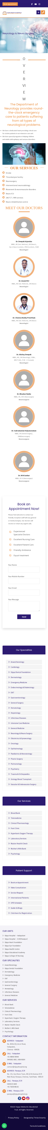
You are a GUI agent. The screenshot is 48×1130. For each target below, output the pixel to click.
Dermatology (16, 677)
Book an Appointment (20, 882)
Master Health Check (19, 843)
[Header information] (43, 12)
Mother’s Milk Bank (18, 848)
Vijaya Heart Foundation (13, 942)
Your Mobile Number (16, 576)
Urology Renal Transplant (21, 779)
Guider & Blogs (16, 908)
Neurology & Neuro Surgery (21, 733)
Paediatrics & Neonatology (21, 754)
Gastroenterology (18, 697)
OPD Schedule (16, 903)
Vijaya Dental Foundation (21, 672)
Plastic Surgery (17, 759)
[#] (32, 4)
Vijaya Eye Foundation (13, 946)
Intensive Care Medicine (20, 723)
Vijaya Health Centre (12, 949)
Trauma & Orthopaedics (20, 774)
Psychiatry (15, 769)
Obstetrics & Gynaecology (21, 738)
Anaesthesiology (17, 662)
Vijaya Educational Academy (15, 953)
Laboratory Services (18, 838)
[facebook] (19, 1098)
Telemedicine (16, 818)
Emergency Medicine (19, 682)
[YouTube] (23, 1098)
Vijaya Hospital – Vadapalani (15, 936)
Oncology (14, 743)
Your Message (13, 599)
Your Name (12, 565)
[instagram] (27, 1098)
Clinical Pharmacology (20, 823)
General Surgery (17, 703)
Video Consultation (18, 887)
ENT (12, 692)
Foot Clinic (15, 828)
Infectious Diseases (18, 718)
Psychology (15, 854)
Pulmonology (16, 764)
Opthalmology (17, 748)
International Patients (20, 898)
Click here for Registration (21, 913)
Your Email (12, 588)
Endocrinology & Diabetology (22, 687)
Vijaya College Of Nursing (14, 956)
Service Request (17, 893)
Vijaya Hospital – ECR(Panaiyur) (16, 939)
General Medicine (17, 728)
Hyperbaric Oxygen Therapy (22, 833)
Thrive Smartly (40, 1118)
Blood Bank (15, 813)
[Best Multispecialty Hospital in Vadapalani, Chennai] (12, 13)
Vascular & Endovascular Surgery (23, 784)
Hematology (16, 708)
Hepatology (15, 713)
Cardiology (15, 667)
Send (24, 617)
